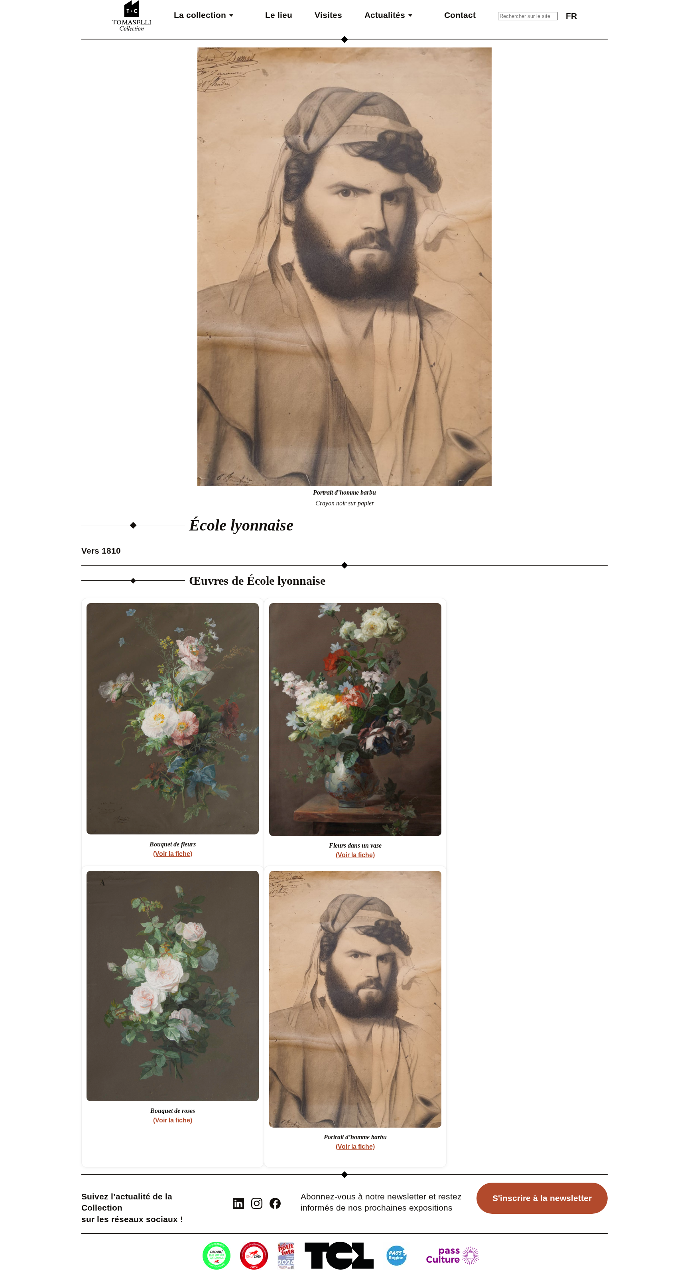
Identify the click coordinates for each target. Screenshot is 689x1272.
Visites (328, 15)
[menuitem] (571, 15)
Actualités (384, 15)
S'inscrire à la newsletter (542, 1198)
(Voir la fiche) (172, 853)
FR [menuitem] (571, 15)
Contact (460, 15)
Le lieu (278, 15)
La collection (200, 15)
